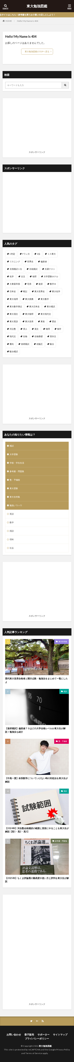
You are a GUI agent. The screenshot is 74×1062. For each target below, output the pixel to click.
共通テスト (50, 269)
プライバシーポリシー (37, 1038)
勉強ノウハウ (16, 505)
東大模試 (51, 306)
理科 (12, 539)
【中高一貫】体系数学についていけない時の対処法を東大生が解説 (36, 780)
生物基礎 (38, 336)
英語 (12, 514)
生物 (25, 336)
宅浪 (29, 284)
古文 (23, 276)
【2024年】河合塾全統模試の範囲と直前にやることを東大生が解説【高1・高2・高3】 (37, 830)
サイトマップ (60, 1034)
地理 (34, 276)
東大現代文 (46, 314)
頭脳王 (39, 344)
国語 (12, 531)
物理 (48, 329)
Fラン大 (26, 254)
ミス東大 (51, 254)
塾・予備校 (15, 480)
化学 (12, 276)
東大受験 (14, 488)
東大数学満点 (16, 306)
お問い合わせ (14, 1034)
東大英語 (14, 321)
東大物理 (29, 314)
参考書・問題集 (17, 471)
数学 (12, 522)
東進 (43, 321)
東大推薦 (29, 299)
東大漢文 (14, 314)
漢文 (36, 329)
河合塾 (13, 329)
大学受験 (14, 454)
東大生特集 (15, 497)
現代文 (13, 336)
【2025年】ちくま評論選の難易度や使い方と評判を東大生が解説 (37, 880)
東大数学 (45, 299)
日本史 (13, 291)
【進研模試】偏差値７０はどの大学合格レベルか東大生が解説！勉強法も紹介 (35, 730)
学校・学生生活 (17, 463)
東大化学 (56, 291)
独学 (59, 329)
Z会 (38, 254)
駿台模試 (14, 351)
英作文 (53, 336)
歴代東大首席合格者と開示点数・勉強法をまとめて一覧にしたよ (36, 680)
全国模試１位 (16, 269)
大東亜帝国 (15, 284)
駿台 (52, 344)
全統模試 (33, 269)
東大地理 (14, 299)
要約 (12, 344)
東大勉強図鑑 (37, 6)
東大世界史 (39, 291)
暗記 (25, 291)
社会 (12, 548)
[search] (65, 85)
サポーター (44, 1034)
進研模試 (25, 344)
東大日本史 (34, 306)
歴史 (54, 321)
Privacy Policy (63, 1049)
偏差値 (44, 261)
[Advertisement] (37, 125)
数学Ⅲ (53, 284)
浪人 (25, 329)
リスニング (15, 261)
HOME (9, 21)
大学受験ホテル (51, 276)
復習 (41, 284)
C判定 (12, 254)
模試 (12, 445)
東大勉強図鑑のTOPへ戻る (37, 51)
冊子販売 (29, 1034)
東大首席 (29, 321)
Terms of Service (33, 1053)
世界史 (30, 261)
